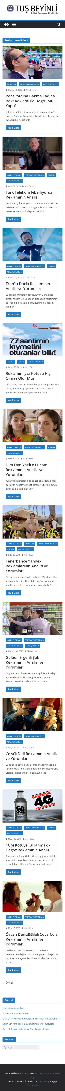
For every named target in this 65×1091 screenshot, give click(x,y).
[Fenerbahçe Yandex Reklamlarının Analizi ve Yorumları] (32, 522)
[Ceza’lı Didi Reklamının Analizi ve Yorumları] (32, 714)
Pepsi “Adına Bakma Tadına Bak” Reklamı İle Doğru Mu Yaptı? (30, 100)
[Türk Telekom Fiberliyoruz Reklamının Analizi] (32, 153)
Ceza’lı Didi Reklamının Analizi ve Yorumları (32, 756)
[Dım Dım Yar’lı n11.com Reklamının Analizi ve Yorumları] (32, 425)
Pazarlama (11, 84)
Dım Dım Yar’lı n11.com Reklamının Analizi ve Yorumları (26, 469)
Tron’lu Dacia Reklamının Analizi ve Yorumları (28, 286)
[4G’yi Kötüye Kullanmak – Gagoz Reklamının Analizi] (32, 806)
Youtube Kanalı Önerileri (16, 1013)
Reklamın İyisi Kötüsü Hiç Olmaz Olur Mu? (28, 376)
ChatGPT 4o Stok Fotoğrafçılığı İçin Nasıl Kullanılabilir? (31, 1018)
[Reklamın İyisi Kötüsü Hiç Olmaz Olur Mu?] (32, 339)
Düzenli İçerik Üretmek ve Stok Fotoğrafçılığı (26, 1028)
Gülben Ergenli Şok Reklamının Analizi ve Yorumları (24, 662)
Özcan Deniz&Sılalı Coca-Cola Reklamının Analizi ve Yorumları (32, 939)
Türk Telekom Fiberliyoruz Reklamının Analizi (29, 195)
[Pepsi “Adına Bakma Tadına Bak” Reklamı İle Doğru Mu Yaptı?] (32, 62)
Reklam (21, 362)
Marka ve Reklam (14, 175)
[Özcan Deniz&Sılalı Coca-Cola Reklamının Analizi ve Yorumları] (32, 896)
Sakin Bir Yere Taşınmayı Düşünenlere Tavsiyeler (28, 1023)
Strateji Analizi (32, 646)
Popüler (51, 175)
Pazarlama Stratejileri (29, 84)
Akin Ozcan (31, 90)
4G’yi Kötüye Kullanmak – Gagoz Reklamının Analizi (28, 847)
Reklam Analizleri (50, 84)
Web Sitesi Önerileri (13, 1008)
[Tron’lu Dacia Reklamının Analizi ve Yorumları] (32, 244)
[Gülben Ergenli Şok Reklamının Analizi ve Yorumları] (32, 618)
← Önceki (8, 982)
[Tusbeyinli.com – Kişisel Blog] (6, 24)
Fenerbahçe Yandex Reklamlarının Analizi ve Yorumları (27, 565)
